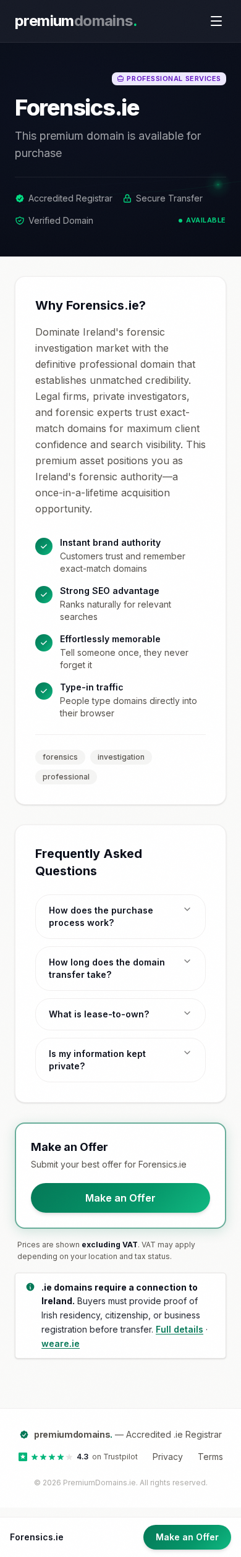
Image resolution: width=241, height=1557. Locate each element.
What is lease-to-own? (99, 1014)
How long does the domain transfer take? (107, 968)
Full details (179, 1329)
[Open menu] (216, 21)
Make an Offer (120, 1198)
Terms (210, 1456)
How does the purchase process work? (101, 916)
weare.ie (60, 1343)
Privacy (168, 1456)
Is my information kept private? (97, 1059)
